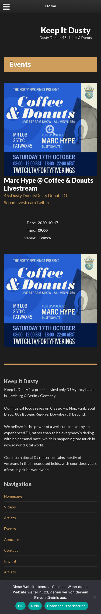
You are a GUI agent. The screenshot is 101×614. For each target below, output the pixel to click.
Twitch (42, 202)
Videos (10, 507)
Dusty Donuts (23, 195)
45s (7, 195)
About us (12, 539)
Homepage (13, 496)
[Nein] (94, 597)
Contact (11, 550)
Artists (10, 517)
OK (20, 606)
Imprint (10, 561)
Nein (35, 606)
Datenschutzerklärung (66, 606)
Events (10, 528)
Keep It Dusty (66, 30)
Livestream (25, 202)
